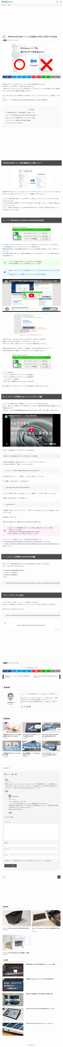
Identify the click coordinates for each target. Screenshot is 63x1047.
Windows (14, 663)
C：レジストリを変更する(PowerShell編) (18, 120)
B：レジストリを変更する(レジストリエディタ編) (21, 117)
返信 (6, 791)
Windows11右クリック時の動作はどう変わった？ (21, 112)
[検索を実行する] (58, 877)
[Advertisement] (31, 18)
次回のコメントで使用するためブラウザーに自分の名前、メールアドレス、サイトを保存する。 (29, 860)
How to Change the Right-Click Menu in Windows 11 (31, 625)
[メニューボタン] (61, 2)
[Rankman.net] (7, 2)
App (10, 663)
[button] (7, 77)
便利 (18, 663)
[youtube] (30, 707)
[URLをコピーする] (55, 77)
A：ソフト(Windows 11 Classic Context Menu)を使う (22, 115)
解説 (5, 40)
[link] (22, 707)
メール (6, 849)
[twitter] (27, 707)
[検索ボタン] (57, 2)
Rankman (10, 702)
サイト (6, 855)
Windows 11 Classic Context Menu (13, 244)
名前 (6, 842)
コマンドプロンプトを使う (14, 123)
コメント (7, 822)
